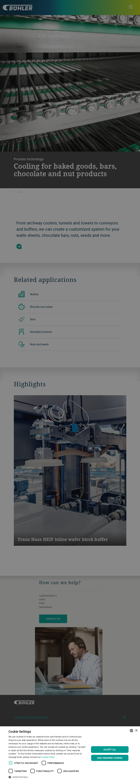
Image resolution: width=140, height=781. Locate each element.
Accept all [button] (109, 749)
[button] (48, 776)
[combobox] (131, 730)
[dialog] (70, 753)
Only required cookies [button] (109, 757)
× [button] (136, 730)
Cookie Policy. (48, 757)
